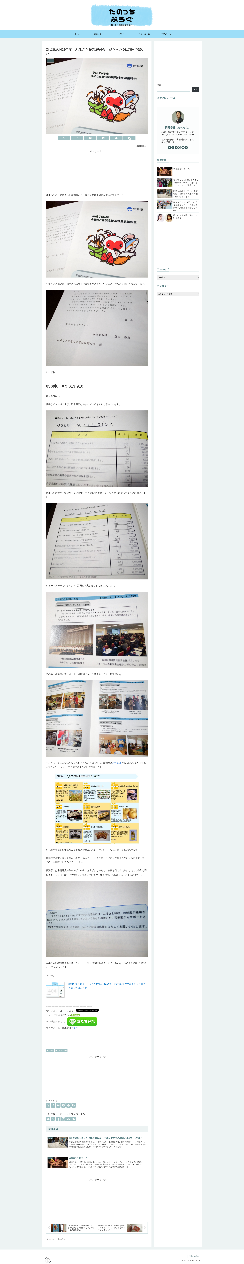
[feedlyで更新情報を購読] (68, 1119)
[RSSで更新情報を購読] (73, 1119)
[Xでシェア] (64, 138)
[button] (129, 138)
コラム (51, 1050)
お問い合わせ (194, 1256)
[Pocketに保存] (103, 138)
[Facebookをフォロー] (58, 1119)
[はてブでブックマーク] (90, 138)
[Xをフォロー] (53, 1119)
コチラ (74, 1028)
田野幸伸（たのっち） (178, 127)
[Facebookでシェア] (77, 138)
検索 (159, 85)
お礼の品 (116, 763)
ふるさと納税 (62, 1050)
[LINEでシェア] (116, 138)
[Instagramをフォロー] (63, 1119)
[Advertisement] (97, 171)
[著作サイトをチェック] (48, 1119)
